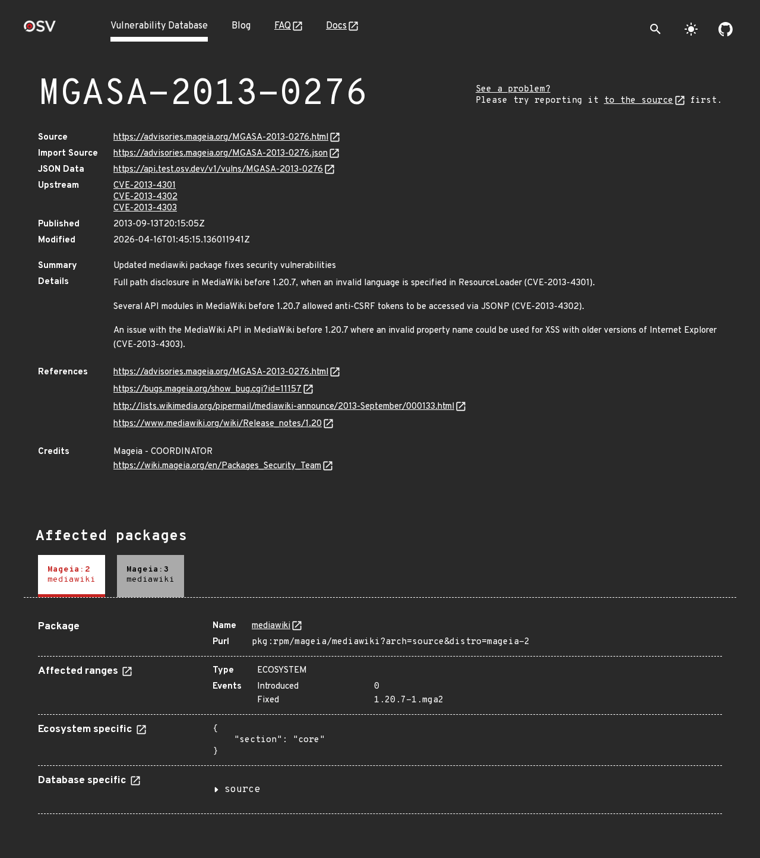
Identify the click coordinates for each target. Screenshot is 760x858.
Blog (241, 26)
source (242, 790)
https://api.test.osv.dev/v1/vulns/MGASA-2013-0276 (218, 169)
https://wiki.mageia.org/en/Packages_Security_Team (217, 466)
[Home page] (40, 30)
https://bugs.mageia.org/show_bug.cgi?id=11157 (207, 389)
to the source (638, 100)
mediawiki (271, 626)
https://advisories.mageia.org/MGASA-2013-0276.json (220, 153)
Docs (336, 26)
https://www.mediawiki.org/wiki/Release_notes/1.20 (217, 424)
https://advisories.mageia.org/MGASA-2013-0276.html (220, 137)
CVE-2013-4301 (144, 185)
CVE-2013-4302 (145, 197)
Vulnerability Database (159, 26)
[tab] (71, 576)
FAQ (282, 26)
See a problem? (513, 89)
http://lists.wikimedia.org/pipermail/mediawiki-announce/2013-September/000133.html (283, 406)
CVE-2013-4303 (145, 208)
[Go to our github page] (725, 29)
